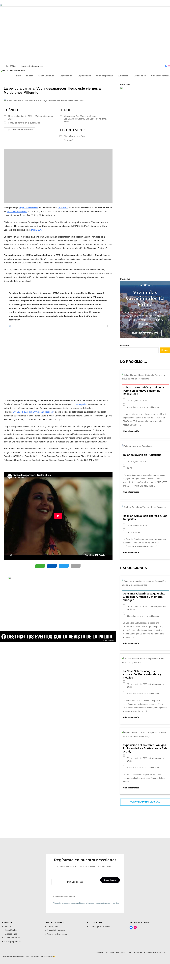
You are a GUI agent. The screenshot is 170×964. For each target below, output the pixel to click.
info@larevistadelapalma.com (32, 66)
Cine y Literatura (77, 136)
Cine (66, 136)
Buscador (125, 345)
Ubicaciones (52, 926)
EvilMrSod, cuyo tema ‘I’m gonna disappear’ (33, 412)
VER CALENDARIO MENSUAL (145, 802)
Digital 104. (36, 230)
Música (7, 926)
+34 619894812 (10, 66)
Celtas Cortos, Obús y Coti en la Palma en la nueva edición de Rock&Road (143, 391)
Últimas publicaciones (99, 926)
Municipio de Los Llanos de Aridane (80, 116)
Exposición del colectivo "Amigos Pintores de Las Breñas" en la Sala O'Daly (145, 748)
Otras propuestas (12, 941)
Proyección (69, 140)
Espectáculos (10, 930)
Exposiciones (10, 934)
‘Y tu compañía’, (80, 404)
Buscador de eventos (57, 934)
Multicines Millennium (17, 211)
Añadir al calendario (21, 130)
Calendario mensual (56, 930)
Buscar (164, 350)
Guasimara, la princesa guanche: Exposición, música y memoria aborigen (144, 597)
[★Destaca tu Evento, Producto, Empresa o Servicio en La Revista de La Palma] (58, 641)
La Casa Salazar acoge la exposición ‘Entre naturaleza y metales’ (142, 674)
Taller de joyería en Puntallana (142, 454)
